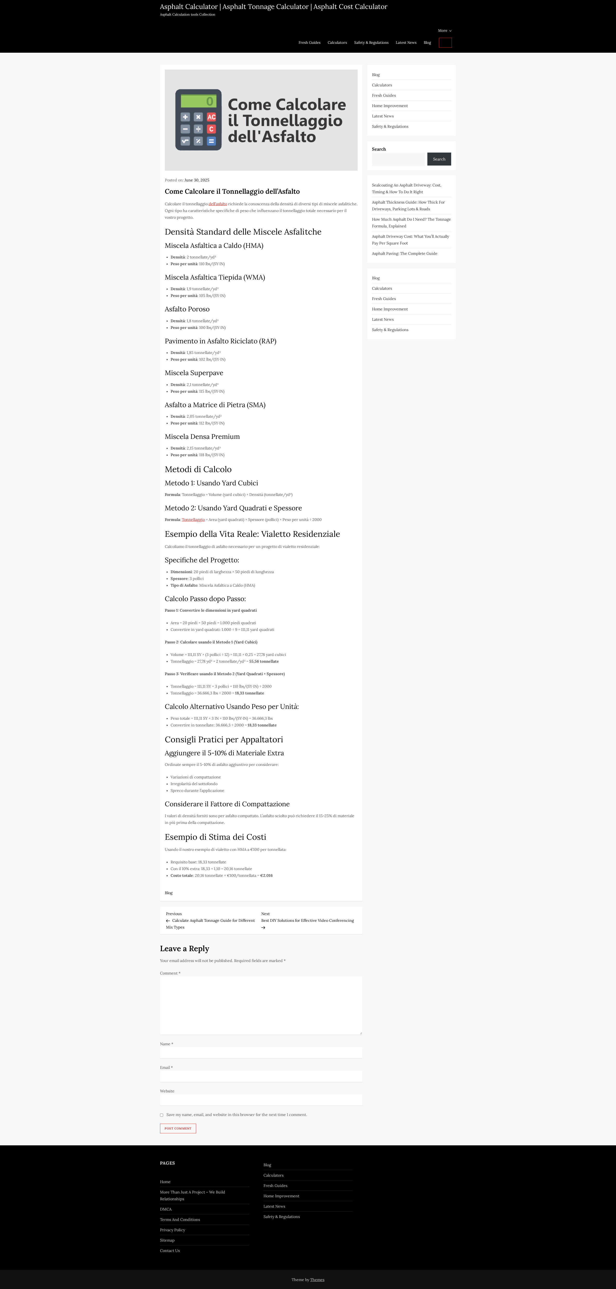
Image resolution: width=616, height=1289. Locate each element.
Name (166, 1043)
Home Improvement (390, 105)
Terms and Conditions (180, 1219)
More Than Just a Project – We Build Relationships (192, 1195)
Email (166, 1067)
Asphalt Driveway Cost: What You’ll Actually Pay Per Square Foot (410, 239)
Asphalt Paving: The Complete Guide (404, 253)
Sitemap (167, 1240)
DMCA (166, 1209)
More (442, 30)
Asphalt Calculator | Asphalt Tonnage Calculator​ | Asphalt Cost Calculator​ (273, 6)
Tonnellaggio (193, 519)
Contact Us (170, 1250)
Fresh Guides (310, 42)
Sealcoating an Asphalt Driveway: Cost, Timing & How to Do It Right (406, 188)
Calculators (337, 42)
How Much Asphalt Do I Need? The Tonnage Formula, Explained (411, 222)
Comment (170, 973)
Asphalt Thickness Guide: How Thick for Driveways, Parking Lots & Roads (408, 205)
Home (165, 1181)
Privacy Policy (172, 1229)
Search (379, 149)
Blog (427, 42)
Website (167, 1091)
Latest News (406, 42)
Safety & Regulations (371, 42)
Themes (317, 1279)
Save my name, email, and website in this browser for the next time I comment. (237, 1114)
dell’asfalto (218, 203)
